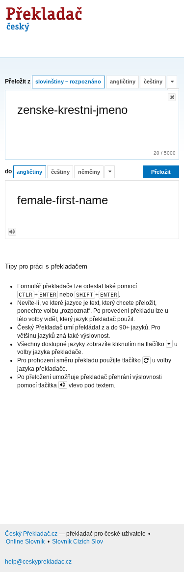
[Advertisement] (92, 454)
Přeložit (161, 172)
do (8, 171)
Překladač (42, 16)
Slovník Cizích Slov (77, 541)
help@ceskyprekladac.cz (38, 561)
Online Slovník (25, 541)
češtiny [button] (153, 81)
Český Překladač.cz (31, 533)
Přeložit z (17, 81)
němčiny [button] (89, 172)
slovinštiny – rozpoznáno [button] (68, 81)
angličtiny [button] (122, 81)
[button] (172, 82)
